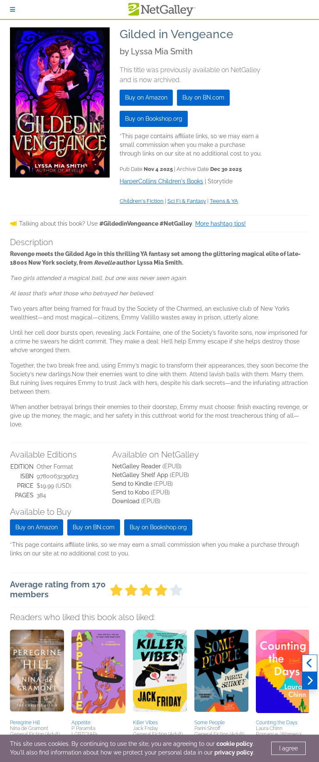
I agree (288, 748)
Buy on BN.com (203, 97)
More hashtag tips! (220, 223)
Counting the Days (276, 722)
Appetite (81, 722)
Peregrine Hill (25, 722)
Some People (209, 722)
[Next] (309, 680)
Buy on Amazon (146, 97)
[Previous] (309, 663)
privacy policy (233, 752)
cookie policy (234, 743)
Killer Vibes (145, 722)
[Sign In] (12, 9)
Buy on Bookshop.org (153, 118)
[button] (37, 673)
